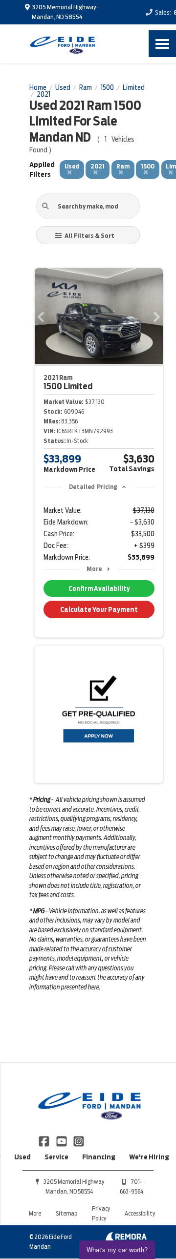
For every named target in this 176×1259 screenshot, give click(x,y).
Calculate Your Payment (99, 609)
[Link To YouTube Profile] (61, 1140)
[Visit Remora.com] (126, 1238)
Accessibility (140, 1213)
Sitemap (66, 1213)
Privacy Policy (101, 1213)
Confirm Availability (99, 588)
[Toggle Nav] (162, 43)
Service (56, 1157)
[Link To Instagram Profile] (79, 1140)
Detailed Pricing (93, 486)
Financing (98, 1157)
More (94, 568)
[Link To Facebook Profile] (44, 1140)
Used (22, 1157)
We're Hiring (149, 1157)
